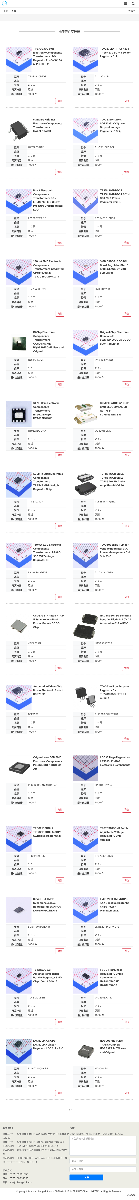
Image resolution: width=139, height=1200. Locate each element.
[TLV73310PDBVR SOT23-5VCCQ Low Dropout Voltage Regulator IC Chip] (85, 130)
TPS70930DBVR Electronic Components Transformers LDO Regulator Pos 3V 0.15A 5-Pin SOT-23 (47, 56)
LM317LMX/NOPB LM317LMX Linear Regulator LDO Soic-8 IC (48, 1044)
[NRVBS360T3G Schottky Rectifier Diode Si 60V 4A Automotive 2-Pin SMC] (85, 626)
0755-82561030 (19, 1174)
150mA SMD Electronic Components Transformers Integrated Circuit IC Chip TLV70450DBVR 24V (48, 269)
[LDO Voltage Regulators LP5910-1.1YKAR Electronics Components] (85, 768)
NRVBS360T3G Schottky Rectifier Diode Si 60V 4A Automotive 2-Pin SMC (115, 619)
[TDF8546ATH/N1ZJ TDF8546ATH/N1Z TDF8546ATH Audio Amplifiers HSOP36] (85, 485)
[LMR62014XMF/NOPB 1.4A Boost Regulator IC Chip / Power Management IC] (85, 910)
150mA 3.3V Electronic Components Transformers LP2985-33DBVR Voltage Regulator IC (47, 552)
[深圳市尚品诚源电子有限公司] (3, 5)
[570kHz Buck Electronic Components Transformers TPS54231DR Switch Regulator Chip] (19, 485)
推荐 (14, 10)
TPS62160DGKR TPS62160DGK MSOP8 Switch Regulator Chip (47, 832)
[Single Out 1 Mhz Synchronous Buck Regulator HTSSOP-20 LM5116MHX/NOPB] (19, 910)
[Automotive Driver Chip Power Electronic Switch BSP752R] (19, 697)
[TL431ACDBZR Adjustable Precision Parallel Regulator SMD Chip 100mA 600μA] (19, 981)
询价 (59, 101)
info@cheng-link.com (21, 1182)
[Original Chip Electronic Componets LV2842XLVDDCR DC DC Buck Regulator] (85, 343)
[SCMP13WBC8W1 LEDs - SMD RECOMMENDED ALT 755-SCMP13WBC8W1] (85, 414)
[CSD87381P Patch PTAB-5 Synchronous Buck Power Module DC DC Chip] (19, 626)
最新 (5, 10)
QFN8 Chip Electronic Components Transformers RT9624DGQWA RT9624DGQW (46, 410)
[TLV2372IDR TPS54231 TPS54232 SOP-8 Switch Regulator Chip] (85, 59)
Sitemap (131, 1194)
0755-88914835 (19, 1178)
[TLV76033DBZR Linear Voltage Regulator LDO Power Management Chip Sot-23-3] (85, 555)
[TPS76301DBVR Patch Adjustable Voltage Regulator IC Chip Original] (85, 839)
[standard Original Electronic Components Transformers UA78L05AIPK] (19, 130)
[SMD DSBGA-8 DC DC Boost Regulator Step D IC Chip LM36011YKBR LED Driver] (85, 272)
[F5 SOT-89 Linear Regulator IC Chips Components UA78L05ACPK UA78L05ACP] (85, 981)
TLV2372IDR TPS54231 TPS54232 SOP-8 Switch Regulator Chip (115, 52)
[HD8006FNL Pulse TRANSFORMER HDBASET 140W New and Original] (85, 1051)
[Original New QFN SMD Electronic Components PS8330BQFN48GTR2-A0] (19, 768)
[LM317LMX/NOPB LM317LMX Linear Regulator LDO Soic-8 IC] (19, 1051)
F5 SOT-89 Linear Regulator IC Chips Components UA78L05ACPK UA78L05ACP (111, 977)
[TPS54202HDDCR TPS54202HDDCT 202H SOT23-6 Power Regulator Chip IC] (85, 201)
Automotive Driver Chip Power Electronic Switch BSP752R (48, 690)
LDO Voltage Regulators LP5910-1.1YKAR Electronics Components (115, 761)
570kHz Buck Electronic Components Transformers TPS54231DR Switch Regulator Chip (48, 481)
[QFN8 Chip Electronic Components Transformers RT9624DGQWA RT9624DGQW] (19, 414)
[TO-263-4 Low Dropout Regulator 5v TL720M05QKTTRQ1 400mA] (85, 697)
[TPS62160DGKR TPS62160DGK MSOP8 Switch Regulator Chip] (19, 839)
